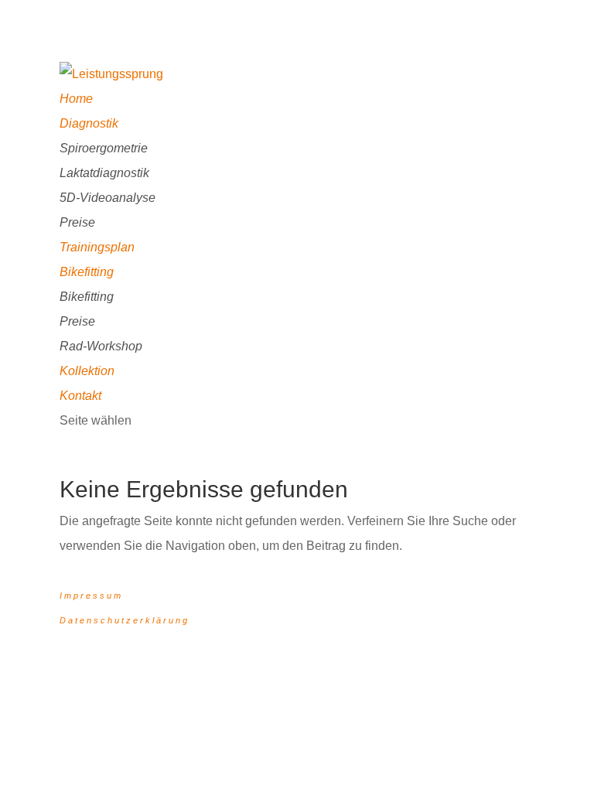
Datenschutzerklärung (124, 620)
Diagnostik (89, 123)
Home (76, 98)
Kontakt (80, 395)
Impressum (91, 595)
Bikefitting (87, 271)
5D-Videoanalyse (107, 197)
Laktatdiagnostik (104, 172)
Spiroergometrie (104, 148)
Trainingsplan (97, 247)
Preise (77, 222)
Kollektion (87, 370)
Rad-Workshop (101, 346)
